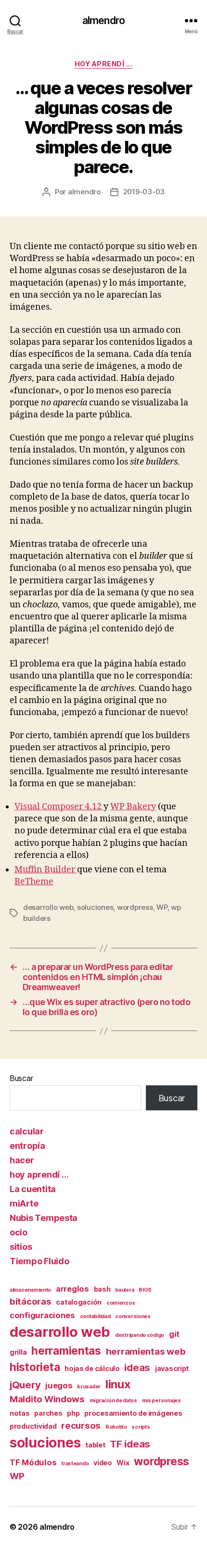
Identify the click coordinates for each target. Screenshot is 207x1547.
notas (20, 1413)
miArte (24, 1203)
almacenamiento (30, 1290)
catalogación (79, 1302)
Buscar (21, 1078)
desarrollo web (48, 907)
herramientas (66, 1350)
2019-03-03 (144, 191)
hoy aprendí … (39, 1175)
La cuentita (33, 1189)
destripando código (139, 1335)
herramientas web (146, 1351)
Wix (122, 1463)
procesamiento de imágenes (133, 1413)
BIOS (145, 1290)
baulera (124, 1290)
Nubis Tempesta (44, 1218)
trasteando (75, 1463)
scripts (140, 1427)
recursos (81, 1425)
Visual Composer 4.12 (59, 806)
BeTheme (33, 881)
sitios (21, 1247)
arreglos (72, 1289)
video (102, 1463)
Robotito (116, 1427)
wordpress (135, 907)
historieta (35, 1366)
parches (48, 1413)
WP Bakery (133, 806)
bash (102, 1289)
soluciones (95, 907)
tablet (95, 1445)
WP (162, 907)
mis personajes (161, 1400)
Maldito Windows (47, 1399)
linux (118, 1384)
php (73, 1413)
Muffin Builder (45, 869)
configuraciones (42, 1315)
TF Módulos (33, 1462)
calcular (27, 1131)
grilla (18, 1352)
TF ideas (130, 1444)
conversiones (133, 1316)
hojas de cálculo (92, 1368)
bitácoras (31, 1301)
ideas (137, 1367)
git (174, 1334)
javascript (172, 1368)
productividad (33, 1426)
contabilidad (95, 1316)
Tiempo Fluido (39, 1261)
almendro (103, 20)
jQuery (25, 1385)
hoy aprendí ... (104, 64)
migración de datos (113, 1400)
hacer (22, 1160)
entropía (27, 1146)
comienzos (120, 1303)
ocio (18, 1232)
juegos (58, 1385)
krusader (89, 1386)
